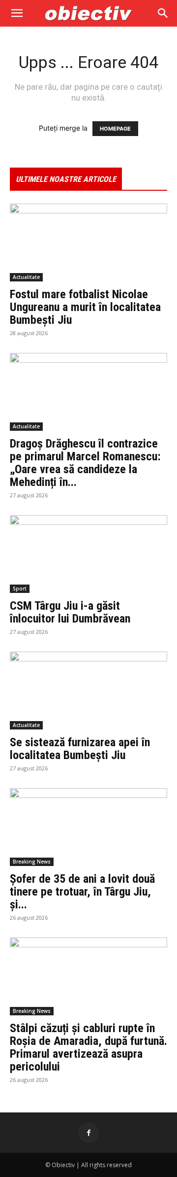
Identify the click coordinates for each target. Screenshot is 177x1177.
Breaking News (32, 861)
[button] (16, 13)
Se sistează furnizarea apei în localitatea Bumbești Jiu (80, 748)
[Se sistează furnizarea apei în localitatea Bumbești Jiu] (88, 690)
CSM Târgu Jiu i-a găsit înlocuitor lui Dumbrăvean (70, 612)
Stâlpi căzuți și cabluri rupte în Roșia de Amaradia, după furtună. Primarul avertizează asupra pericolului (88, 1047)
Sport (20, 588)
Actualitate (26, 277)
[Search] (163, 13)
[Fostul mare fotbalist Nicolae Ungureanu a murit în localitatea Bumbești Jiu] (88, 242)
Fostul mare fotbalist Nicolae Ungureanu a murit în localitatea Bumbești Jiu (85, 307)
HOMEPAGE (115, 128)
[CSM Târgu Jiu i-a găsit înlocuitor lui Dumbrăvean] (88, 554)
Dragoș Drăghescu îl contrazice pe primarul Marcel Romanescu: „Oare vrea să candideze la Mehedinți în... (85, 463)
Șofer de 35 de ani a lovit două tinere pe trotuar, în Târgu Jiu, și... (82, 891)
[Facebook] (88, 1132)
